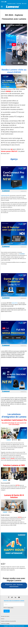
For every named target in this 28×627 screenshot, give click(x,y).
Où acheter (19, 3)
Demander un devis (11, 3)
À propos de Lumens (5, 616)
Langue (25, 3)
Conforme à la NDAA (5, 623)
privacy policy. (10, 607)
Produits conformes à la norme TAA (8, 621)
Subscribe (7, 611)
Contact (2, 618)
